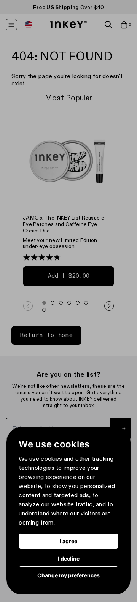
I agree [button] (68, 541)
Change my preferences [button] (68, 575)
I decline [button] (69, 558)
